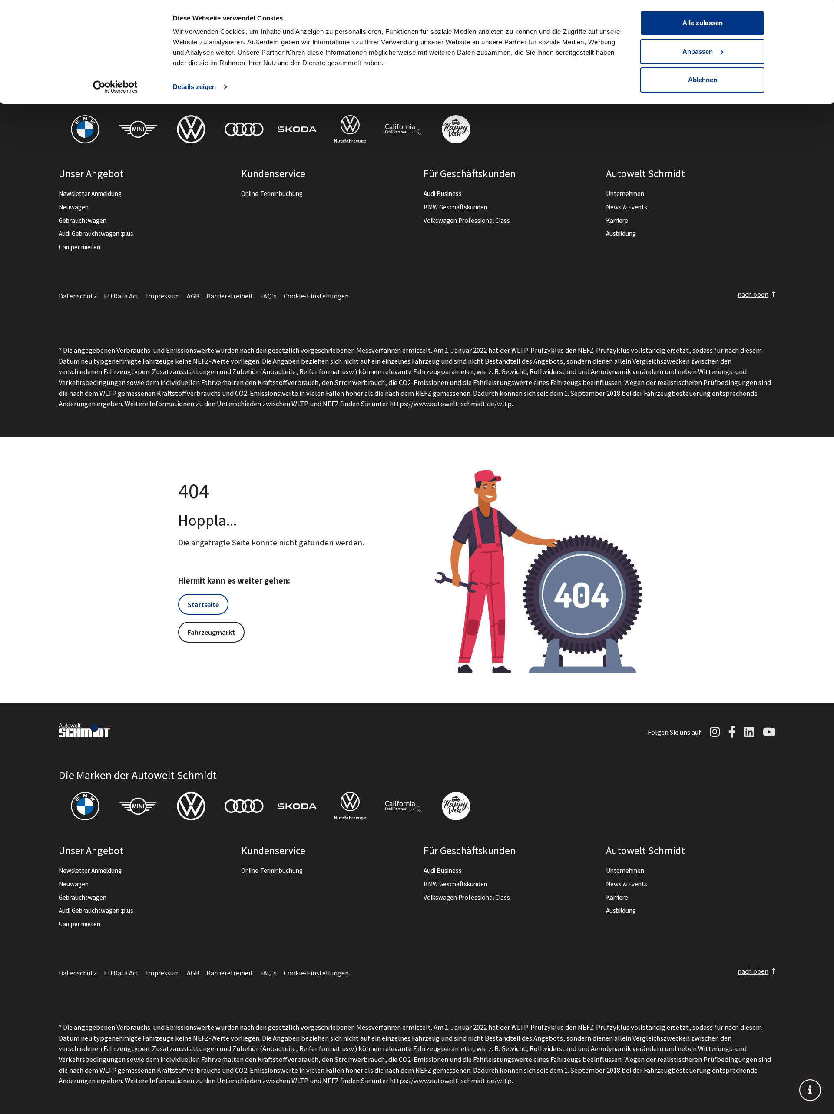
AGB (193, 296)
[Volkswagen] (191, 129)
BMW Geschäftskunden (455, 207)
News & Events (626, 207)
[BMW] (85, 129)
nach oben (753, 294)
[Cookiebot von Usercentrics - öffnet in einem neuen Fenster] (115, 86)
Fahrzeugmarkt (211, 632)
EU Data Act (121, 296)
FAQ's (268, 296)
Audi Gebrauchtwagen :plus (96, 233)
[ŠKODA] (297, 129)
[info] (810, 1090)
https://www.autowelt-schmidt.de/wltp (451, 403)
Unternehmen (625, 193)
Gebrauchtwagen (82, 220)
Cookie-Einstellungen (316, 296)
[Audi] (244, 129)
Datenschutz (78, 296)
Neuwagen (74, 207)
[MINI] (138, 129)
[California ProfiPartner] (403, 129)
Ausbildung (621, 233)
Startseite (203, 604)
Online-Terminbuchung (272, 193)
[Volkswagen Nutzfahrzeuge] (350, 129)
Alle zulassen (702, 23)
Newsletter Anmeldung (90, 193)
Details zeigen (194, 86)
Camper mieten (79, 247)
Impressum (163, 296)
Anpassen (697, 51)
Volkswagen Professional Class (467, 220)
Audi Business (443, 193)
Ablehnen (702, 79)
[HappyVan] (456, 129)
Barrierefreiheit (229, 296)
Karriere (617, 220)
